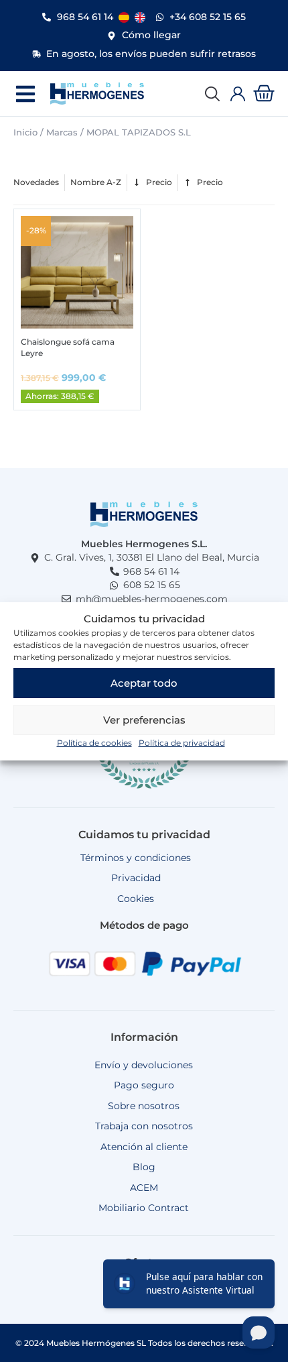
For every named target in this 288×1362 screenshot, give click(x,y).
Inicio (25, 132)
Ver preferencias (144, 720)
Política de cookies (94, 743)
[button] (25, 93)
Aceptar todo (144, 683)
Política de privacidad (182, 743)
